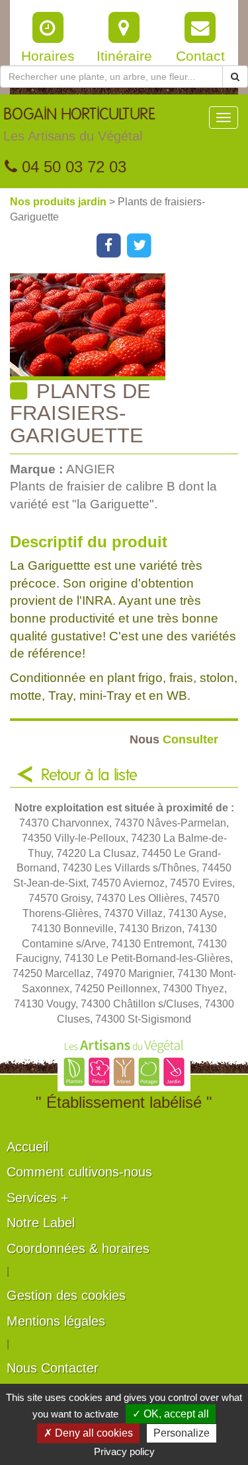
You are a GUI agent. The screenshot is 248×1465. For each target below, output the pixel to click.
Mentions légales (56, 1321)
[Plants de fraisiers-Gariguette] (129, 326)
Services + (38, 1197)
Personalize (181, 1433)
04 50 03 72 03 (71, 167)
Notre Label (41, 1222)
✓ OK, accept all (170, 1413)
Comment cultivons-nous (79, 1172)
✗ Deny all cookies (88, 1433)
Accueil (27, 1147)
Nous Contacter (53, 1368)
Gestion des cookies (66, 1295)
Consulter (174, 739)
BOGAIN (79, 125)
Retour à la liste (89, 776)
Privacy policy (124, 1451)
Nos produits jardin (59, 201)
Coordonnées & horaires (78, 1248)
